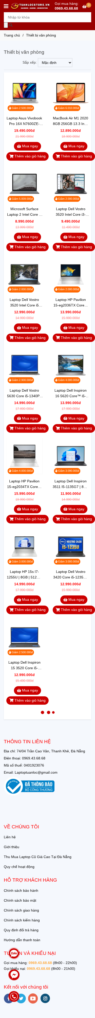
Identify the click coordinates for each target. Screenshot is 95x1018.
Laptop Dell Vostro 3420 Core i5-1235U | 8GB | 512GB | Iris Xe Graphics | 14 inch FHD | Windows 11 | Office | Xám (70, 575)
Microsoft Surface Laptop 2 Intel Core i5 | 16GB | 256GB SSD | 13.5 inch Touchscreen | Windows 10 (24, 212)
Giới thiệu (11, 847)
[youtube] (33, 998)
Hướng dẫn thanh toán (22, 940)
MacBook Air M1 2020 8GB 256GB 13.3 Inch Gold (70, 121)
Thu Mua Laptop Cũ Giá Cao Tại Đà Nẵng (37, 857)
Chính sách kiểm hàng (22, 920)
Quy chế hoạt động (19, 867)
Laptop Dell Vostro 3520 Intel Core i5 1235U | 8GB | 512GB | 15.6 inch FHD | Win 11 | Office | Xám (24, 303)
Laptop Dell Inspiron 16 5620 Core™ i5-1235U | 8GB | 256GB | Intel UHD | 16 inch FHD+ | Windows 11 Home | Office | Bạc (70, 393)
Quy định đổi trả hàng (21, 930)
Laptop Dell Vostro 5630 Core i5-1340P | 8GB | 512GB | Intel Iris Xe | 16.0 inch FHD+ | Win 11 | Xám (24, 393)
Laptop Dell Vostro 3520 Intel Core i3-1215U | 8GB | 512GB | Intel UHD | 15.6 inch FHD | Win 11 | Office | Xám (70, 212)
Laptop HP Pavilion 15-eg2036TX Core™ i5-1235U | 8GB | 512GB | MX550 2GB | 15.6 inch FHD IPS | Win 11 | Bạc (70, 303)
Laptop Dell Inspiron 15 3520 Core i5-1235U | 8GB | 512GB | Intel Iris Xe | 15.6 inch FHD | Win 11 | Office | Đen (24, 665)
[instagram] (45, 998)
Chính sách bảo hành (21, 890)
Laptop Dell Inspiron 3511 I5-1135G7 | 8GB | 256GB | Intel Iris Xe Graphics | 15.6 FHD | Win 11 (71, 484)
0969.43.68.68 (66, 8)
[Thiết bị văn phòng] (30, 6)
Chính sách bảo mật (20, 900)
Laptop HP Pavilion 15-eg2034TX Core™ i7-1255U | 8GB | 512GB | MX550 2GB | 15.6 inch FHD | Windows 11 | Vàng (24, 484)
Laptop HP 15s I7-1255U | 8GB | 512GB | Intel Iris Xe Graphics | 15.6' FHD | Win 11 (24, 575)
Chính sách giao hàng (21, 910)
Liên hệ (10, 837)
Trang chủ (12, 35)
